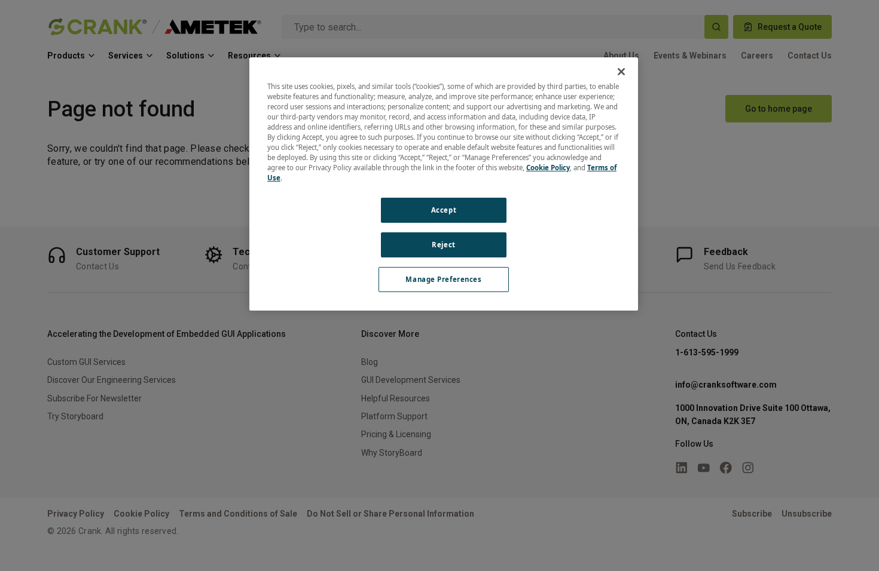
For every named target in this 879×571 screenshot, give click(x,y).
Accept (443, 209)
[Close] (621, 72)
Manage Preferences (443, 279)
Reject (443, 244)
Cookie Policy (548, 167)
